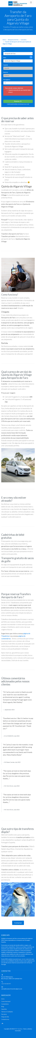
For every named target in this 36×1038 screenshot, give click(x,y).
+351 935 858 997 (6, 983)
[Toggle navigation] (31, 2)
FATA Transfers (18, 1029)
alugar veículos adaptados (25, 959)
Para (4, 57)
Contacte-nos (5, 1019)
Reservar (17, 101)
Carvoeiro (23, 39)
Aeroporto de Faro (13, 39)
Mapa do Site (5, 1017)
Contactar (18, 923)
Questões (4, 1009)
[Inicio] (18, 3)
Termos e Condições (7, 1011)
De (4, 50)
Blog (2, 1006)
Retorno (5, 72)
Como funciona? (6, 1001)
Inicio (4, 39)
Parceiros (4, 1014)
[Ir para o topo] (2, 1023)
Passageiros (6, 79)
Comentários (5, 1004)
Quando (5, 65)
